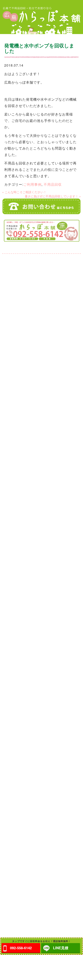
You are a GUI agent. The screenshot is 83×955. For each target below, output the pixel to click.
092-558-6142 (21, 947)
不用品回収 (53, 184)
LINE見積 (60, 947)
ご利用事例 (32, 184)
